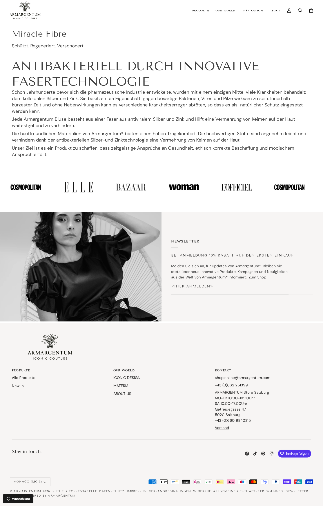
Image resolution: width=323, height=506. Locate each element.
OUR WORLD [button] (124, 370)
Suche (58, 491)
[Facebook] (247, 454)
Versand (222, 427)
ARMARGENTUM (27, 491)
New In (18, 385)
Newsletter (297, 491)
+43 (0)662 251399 (231, 385)
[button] (200, 10)
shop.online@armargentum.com (242, 377)
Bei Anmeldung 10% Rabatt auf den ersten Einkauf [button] (232, 255)
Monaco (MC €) (27, 481)
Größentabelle (81, 491)
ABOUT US (122, 393)
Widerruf (202, 491)
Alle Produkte (23, 377)
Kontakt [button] (223, 370)
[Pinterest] (263, 454)
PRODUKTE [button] (21, 370)
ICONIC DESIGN (126, 377)
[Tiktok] (255, 454)
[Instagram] (272, 454)
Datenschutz (111, 491)
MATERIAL (122, 385)
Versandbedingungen (170, 491)
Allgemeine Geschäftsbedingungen (248, 491)
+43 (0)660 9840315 (233, 420)
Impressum (137, 491)
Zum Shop (257, 277)
